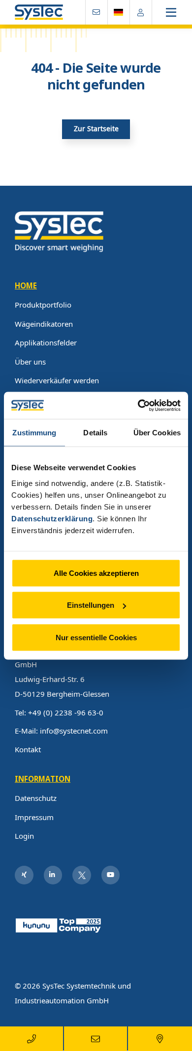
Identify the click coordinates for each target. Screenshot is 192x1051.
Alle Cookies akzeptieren (96, 572)
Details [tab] (95, 432)
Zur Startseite (96, 128)
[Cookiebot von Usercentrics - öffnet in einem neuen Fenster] (138, 405)
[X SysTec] (81, 875)
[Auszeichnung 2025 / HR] (59, 924)
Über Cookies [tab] (157, 432)
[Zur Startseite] (39, 13)
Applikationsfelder (46, 342)
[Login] (141, 12)
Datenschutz (36, 798)
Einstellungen (90, 605)
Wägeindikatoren (44, 324)
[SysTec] (59, 231)
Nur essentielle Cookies (96, 637)
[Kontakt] (96, 12)
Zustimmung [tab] (34, 432)
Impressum (34, 817)
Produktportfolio (43, 305)
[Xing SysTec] (24, 875)
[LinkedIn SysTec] (53, 875)
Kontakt (28, 749)
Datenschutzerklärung (52, 518)
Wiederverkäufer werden (57, 380)
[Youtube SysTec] (110, 875)
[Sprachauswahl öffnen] (118, 12)
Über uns (30, 362)
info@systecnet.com (74, 731)
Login (24, 836)
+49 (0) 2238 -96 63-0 (65, 712)
